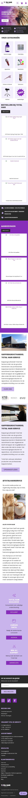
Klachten (3, 771)
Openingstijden (10, 469)
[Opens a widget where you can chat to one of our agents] (23, 793)
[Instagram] (3, 701)
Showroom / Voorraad (7, 740)
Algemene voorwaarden (7, 793)
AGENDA (14, 637)
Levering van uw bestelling (8, 767)
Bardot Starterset (14, 178)
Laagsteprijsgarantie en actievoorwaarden (12, 736)
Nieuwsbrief (4, 777)
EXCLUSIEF (14, 612)
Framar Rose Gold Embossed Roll (14, 200)
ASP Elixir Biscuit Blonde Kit (14, 300)
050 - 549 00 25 (6, 727)
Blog (2, 779)
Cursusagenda (5, 751)
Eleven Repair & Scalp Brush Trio (14, 276)
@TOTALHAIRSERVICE (12, 480)
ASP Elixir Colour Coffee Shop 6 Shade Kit (14, 324)
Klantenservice (5, 764)
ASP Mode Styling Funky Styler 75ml (14, 134)
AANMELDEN (14, 663)
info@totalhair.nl (6, 725)
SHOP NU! (5, 20)
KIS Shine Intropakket (14, 252)
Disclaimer (13, 795)
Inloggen (26, 3)
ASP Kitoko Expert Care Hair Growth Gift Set (14, 156)
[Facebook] (15, 701)
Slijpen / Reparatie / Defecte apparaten (11, 773)
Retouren (3, 769)
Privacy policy (4, 795)
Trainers (3, 755)
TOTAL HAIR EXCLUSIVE (6, 738)
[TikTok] (9, 701)
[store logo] (8, 2)
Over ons (3, 762)
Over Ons (8, 389)
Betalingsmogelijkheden (7, 775)
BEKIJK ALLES (6, 111)
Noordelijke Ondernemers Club (9, 753)
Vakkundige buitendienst (7, 743)
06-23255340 (6, 729)
